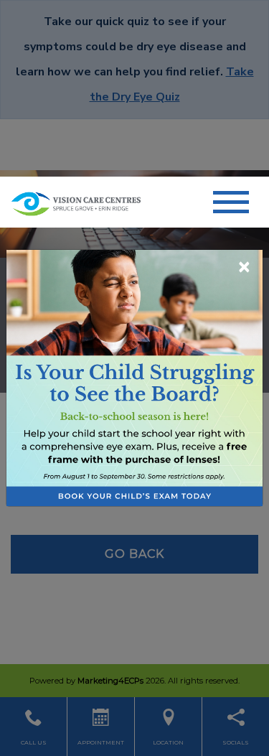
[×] (134, 377)
